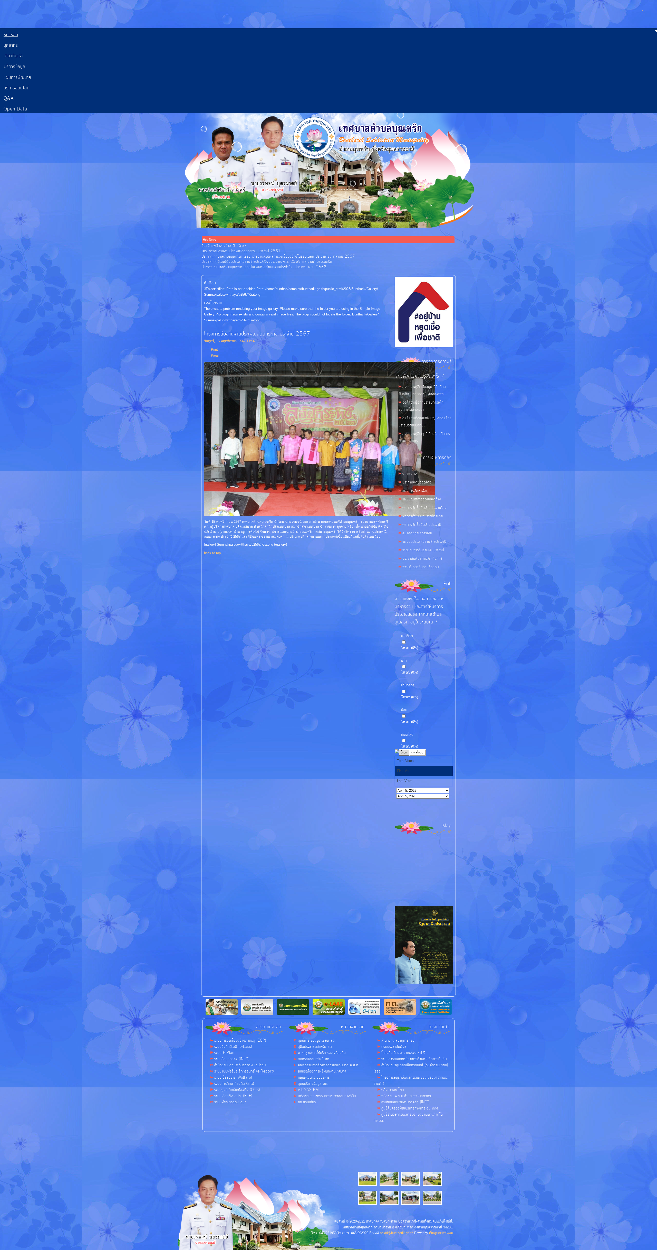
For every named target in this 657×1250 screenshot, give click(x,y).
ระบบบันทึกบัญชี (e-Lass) (233, 1047)
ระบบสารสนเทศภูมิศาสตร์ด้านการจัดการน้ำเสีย (414, 1059)
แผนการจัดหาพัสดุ (415, 491)
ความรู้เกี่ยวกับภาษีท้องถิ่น (420, 567)
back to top (212, 553)
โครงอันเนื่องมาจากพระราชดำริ (403, 1053)
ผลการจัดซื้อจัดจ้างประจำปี (421, 525)
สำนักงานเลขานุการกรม (397, 1040)
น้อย (404, 710)
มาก (404, 661)
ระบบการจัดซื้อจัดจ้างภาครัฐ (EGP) (240, 1040)
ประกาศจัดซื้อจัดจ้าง (417, 482)
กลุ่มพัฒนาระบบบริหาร (314, 1077)
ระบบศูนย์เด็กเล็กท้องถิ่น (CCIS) (237, 1090)
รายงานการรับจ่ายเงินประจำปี (423, 550)
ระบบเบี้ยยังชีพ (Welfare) (233, 1077)
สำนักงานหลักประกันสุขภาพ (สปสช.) (240, 1065)
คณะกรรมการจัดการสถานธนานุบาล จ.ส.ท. (328, 1065)
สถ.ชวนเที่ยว (307, 1102)
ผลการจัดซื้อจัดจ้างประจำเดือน (424, 508)
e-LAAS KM (308, 1090)
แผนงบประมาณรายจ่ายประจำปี (424, 542)
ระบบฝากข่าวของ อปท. (231, 1102)
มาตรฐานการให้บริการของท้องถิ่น (322, 1053)
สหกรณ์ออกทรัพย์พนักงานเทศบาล (322, 1071)
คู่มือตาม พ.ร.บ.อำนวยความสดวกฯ (406, 1096)
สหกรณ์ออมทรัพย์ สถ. (314, 1059)
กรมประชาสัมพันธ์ (394, 1047)
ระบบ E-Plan (224, 1053)
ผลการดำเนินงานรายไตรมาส (422, 516)
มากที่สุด (407, 636)
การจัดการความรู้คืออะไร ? (419, 376)
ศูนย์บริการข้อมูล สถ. (313, 1084)
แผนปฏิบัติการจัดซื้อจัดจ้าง (421, 499)
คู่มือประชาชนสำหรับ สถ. (315, 1047)
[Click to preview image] (319, 515)
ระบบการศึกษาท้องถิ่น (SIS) (234, 1084)
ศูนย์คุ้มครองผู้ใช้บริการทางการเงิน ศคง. (410, 1108)
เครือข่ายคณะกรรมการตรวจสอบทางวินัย (327, 1096)
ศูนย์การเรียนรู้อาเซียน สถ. (317, 1040)
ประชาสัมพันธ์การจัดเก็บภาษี (422, 559)
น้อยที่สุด (407, 735)
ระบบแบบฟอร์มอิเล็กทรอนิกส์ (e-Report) (244, 1071)
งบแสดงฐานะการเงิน (417, 533)
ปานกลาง (407, 685)
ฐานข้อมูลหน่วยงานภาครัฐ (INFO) (406, 1102)
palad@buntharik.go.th (396, 1233)
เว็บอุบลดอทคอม (441, 1233)
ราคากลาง (409, 474)
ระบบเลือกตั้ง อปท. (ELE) (233, 1096)
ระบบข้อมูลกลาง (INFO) (231, 1059)
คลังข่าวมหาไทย (392, 1090)
